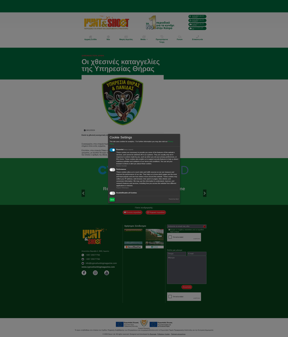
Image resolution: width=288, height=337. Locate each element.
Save (112, 199)
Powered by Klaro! (174, 199)
